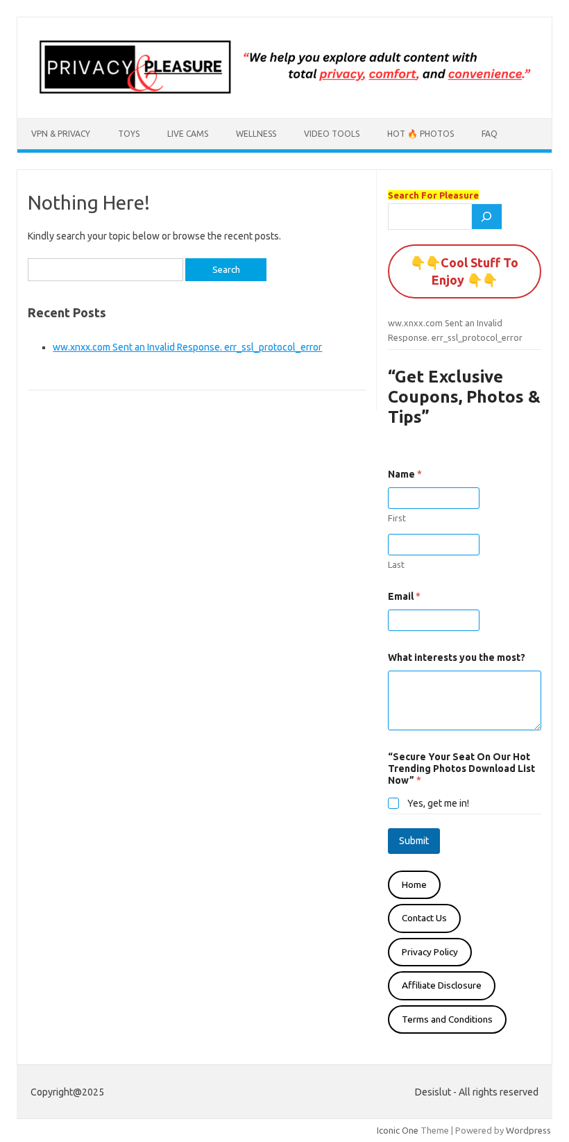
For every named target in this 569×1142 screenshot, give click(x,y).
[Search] (487, 216)
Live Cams (187, 133)
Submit (414, 840)
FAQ (490, 133)
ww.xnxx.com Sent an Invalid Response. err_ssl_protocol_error (187, 347)
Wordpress (528, 1130)
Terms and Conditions (447, 1019)
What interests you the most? (456, 657)
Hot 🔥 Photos (420, 133)
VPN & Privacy (60, 133)
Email (404, 596)
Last (396, 564)
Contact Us (424, 917)
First (397, 518)
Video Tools (331, 133)
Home (414, 884)
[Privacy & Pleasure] (284, 94)
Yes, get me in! (438, 803)
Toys (128, 133)
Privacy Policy (430, 951)
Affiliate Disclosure (442, 985)
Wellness (256, 133)
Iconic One (397, 1130)
